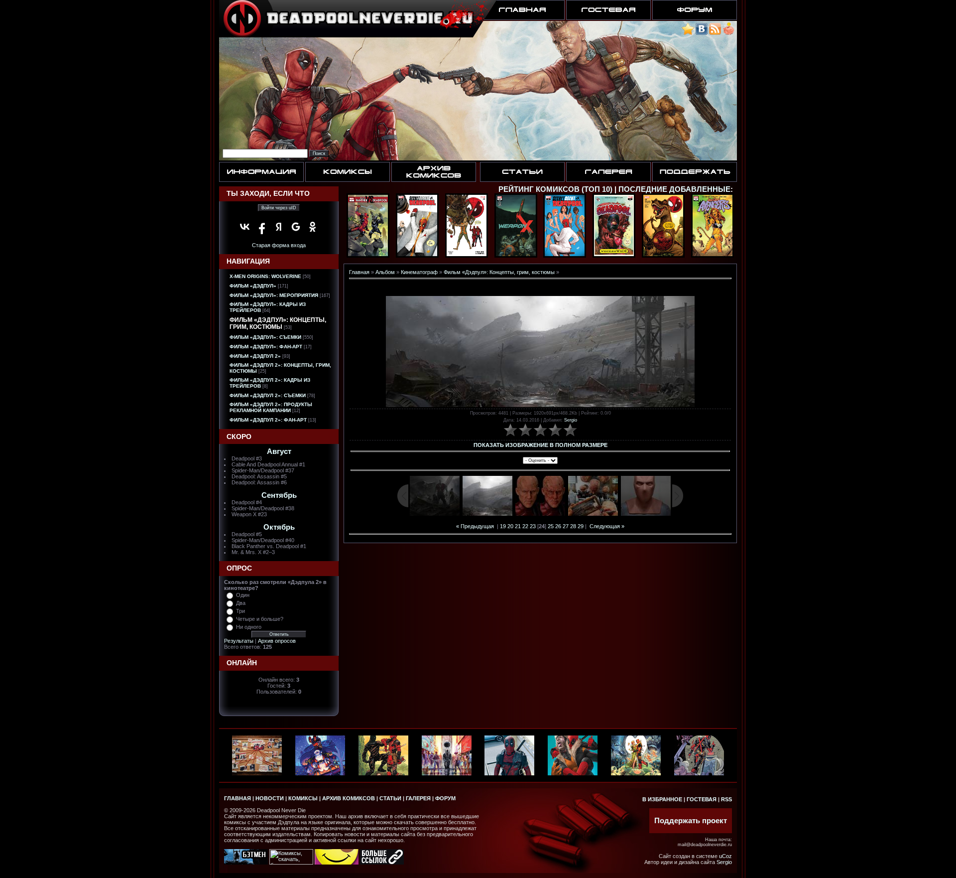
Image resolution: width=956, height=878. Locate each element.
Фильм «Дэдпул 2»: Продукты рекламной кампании (271, 407)
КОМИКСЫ (303, 798)
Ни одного (248, 627)
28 (573, 526)
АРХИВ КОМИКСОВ (348, 798)
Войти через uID (278, 207)
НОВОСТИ (269, 798)
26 (558, 526)
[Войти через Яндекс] (278, 226)
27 (566, 526)
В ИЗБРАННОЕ (662, 799)
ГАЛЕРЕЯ (418, 798)
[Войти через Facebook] (261, 226)
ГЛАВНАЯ (237, 798)
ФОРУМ (445, 798)
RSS (726, 799)
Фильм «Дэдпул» (253, 286)
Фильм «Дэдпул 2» (255, 356)
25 (551, 526)
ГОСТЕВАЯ (702, 799)
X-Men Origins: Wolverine (265, 276)
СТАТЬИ (390, 798)
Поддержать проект (690, 821)
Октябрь (279, 527)
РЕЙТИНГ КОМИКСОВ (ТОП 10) (555, 189)
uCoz (725, 856)
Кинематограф (419, 272)
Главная (359, 272)
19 (503, 526)
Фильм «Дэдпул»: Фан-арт (266, 346)
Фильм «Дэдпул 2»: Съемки (268, 395)
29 (581, 526)
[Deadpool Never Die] (688, 33)
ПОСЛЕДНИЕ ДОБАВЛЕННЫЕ (674, 189)
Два (240, 603)
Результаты (238, 641)
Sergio (570, 420)
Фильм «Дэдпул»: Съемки (265, 337)
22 (525, 526)
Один (242, 595)
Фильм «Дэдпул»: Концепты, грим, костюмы (278, 323)
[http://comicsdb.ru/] (336, 863)
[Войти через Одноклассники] (312, 226)
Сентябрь (279, 495)
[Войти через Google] (295, 226)
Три (240, 611)
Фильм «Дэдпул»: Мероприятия (274, 295)
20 (510, 526)
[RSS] (715, 33)
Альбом (385, 272)
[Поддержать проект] (728, 33)
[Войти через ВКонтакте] (245, 226)
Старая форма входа (279, 245)
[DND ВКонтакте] (702, 33)
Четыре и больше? (259, 619)
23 (533, 526)
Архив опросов (277, 641)
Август (279, 451)
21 (518, 526)
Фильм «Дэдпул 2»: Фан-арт (268, 420)
